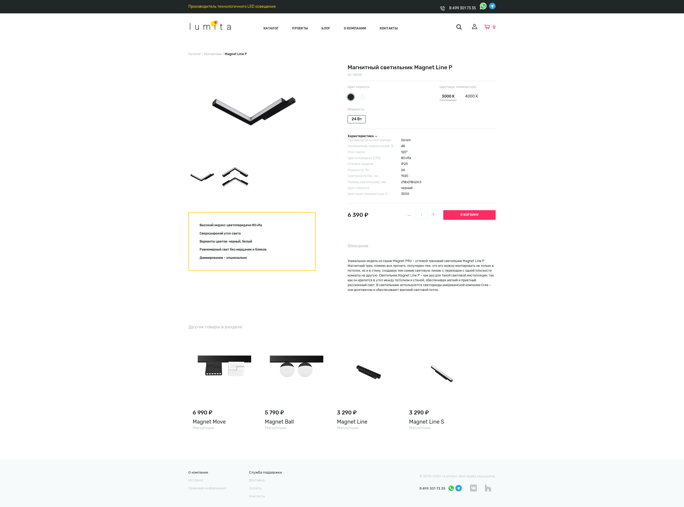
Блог (325, 28)
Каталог (271, 28)
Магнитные (212, 54)
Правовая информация (207, 488)
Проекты (300, 28)
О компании (355, 28)
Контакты (389, 28)
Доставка (257, 480)
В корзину (469, 215)
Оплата (255, 488)
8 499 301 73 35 (462, 8)
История (195, 480)
